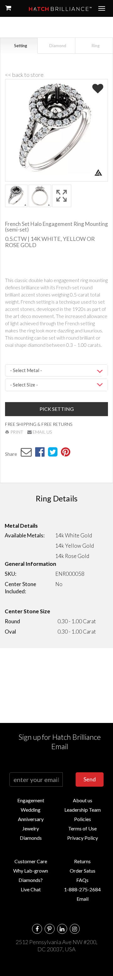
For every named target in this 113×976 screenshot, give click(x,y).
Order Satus (82, 871)
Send (89, 779)
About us (82, 800)
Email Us (42, 432)
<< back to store (24, 74)
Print (16, 432)
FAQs (82, 880)
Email (83, 899)
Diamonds (31, 838)
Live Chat (31, 889)
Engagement (30, 800)
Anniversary (31, 819)
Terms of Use (82, 828)
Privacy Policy (82, 838)
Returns (82, 861)
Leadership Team (82, 810)
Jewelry (30, 828)
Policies (82, 819)
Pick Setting (57, 409)
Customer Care (30, 861)
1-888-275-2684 (82, 889)
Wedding (30, 810)
